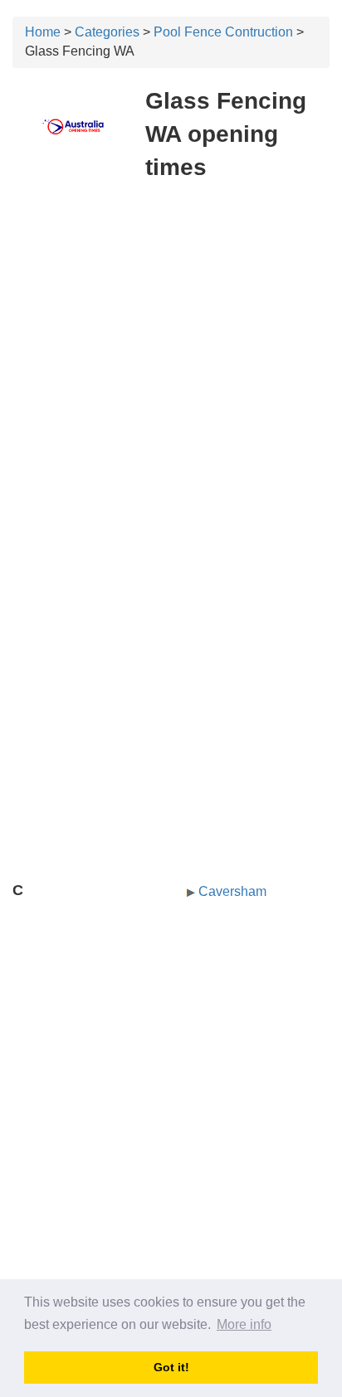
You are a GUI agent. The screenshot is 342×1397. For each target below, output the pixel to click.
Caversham (232, 891)
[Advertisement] (171, 370)
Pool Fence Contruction (223, 32)
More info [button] (244, 1324)
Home (43, 32)
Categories (107, 32)
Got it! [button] (171, 1367)
